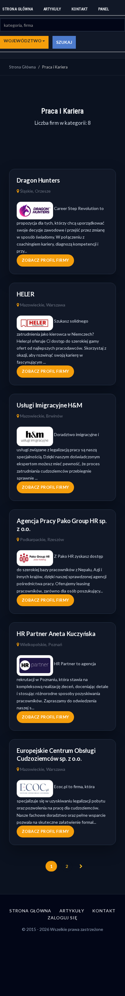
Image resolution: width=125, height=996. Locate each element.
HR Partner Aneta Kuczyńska (56, 633)
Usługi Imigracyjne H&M (49, 405)
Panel (103, 9)
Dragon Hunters (38, 180)
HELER (26, 294)
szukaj (64, 42)
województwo (23, 40)
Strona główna (17, 9)
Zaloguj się (62, 917)
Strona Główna (22, 67)
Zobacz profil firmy (45, 260)
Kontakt (80, 9)
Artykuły (52, 9)
